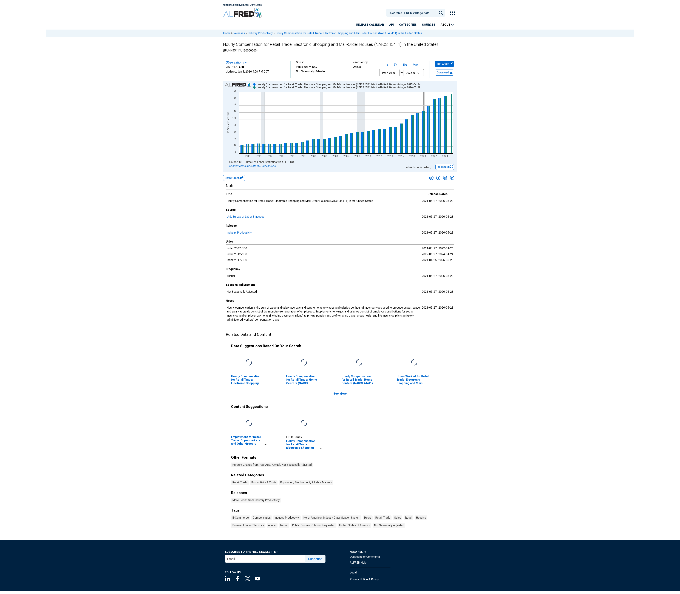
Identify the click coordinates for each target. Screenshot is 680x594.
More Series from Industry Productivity (256, 500)
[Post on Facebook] (438, 178)
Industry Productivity (260, 33)
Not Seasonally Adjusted (389, 525)
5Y (395, 64)
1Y (386, 64)
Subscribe (315, 559)
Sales (397, 517)
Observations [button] (235, 62)
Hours (367, 517)
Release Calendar (370, 24)
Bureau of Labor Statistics (248, 525)
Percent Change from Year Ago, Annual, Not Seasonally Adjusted (272, 464)
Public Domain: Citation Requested (313, 525)
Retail (408, 517)
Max (415, 64)
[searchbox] (416, 13)
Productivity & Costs (263, 482)
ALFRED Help (358, 562)
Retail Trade (239, 482)
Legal (353, 572)
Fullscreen (443, 166)
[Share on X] (431, 178)
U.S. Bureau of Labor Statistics (245, 216)
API (391, 24)
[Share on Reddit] (445, 178)
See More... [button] (341, 393)
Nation (284, 525)
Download (443, 72)
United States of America (354, 525)
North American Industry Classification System (331, 517)
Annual (272, 525)
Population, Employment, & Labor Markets (306, 482)
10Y (405, 64)
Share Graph (232, 178)
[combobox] (416, 12)
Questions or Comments (365, 556)
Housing (421, 517)
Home (227, 33)
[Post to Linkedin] (452, 178)
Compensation (262, 517)
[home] (243, 13)
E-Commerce (240, 517)
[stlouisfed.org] (242, 4)
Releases (239, 33)
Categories (408, 24)
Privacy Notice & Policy (364, 579)
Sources (428, 24)
